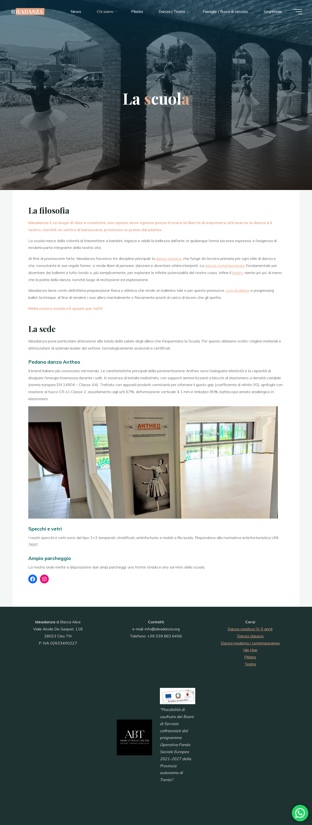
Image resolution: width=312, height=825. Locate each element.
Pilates (250, 656)
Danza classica (250, 636)
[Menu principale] (297, 11)
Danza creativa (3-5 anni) (250, 628)
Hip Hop (250, 649)
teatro (237, 272)
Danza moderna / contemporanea (250, 643)
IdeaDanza (27, 11)
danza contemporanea (224, 265)
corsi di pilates (237, 290)
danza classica (168, 258)
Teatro (250, 664)
